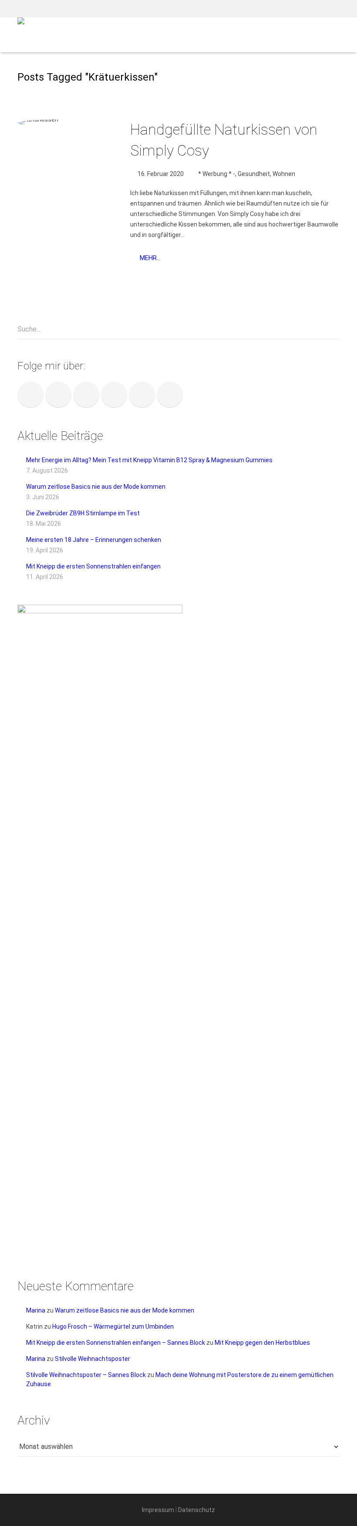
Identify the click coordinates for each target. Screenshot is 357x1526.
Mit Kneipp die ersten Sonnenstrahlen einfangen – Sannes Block (115, 1342)
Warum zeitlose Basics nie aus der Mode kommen (95, 486)
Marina (35, 1310)
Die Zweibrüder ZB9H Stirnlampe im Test (83, 513)
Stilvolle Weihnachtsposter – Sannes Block (86, 1374)
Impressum (158, 1509)
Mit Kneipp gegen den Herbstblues (262, 1342)
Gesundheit (254, 173)
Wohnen (284, 173)
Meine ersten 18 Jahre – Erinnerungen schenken (93, 539)
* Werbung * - (216, 173)
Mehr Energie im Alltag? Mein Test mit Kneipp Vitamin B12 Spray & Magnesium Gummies (149, 460)
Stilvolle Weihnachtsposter (92, 1358)
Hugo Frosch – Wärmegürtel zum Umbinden (113, 1326)
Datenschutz (196, 1509)
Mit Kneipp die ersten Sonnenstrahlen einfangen (93, 566)
